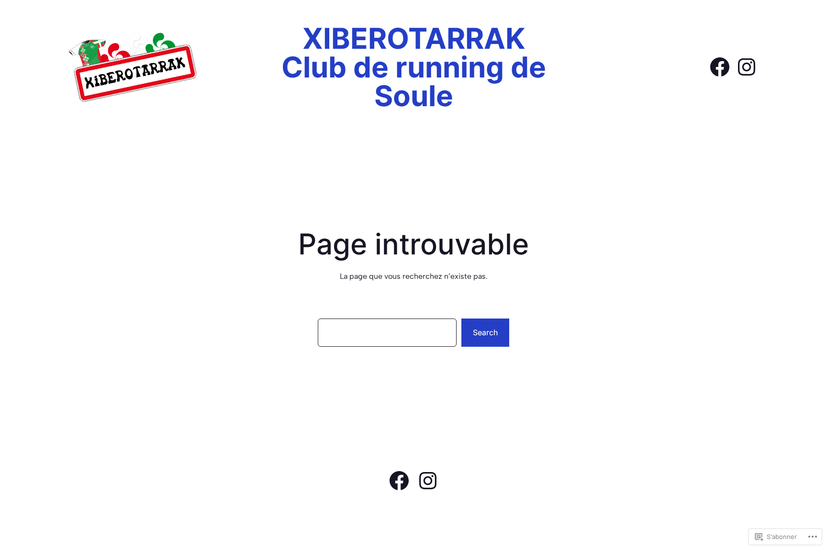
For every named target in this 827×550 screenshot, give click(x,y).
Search (485, 332)
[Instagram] (746, 66)
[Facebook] (719, 66)
